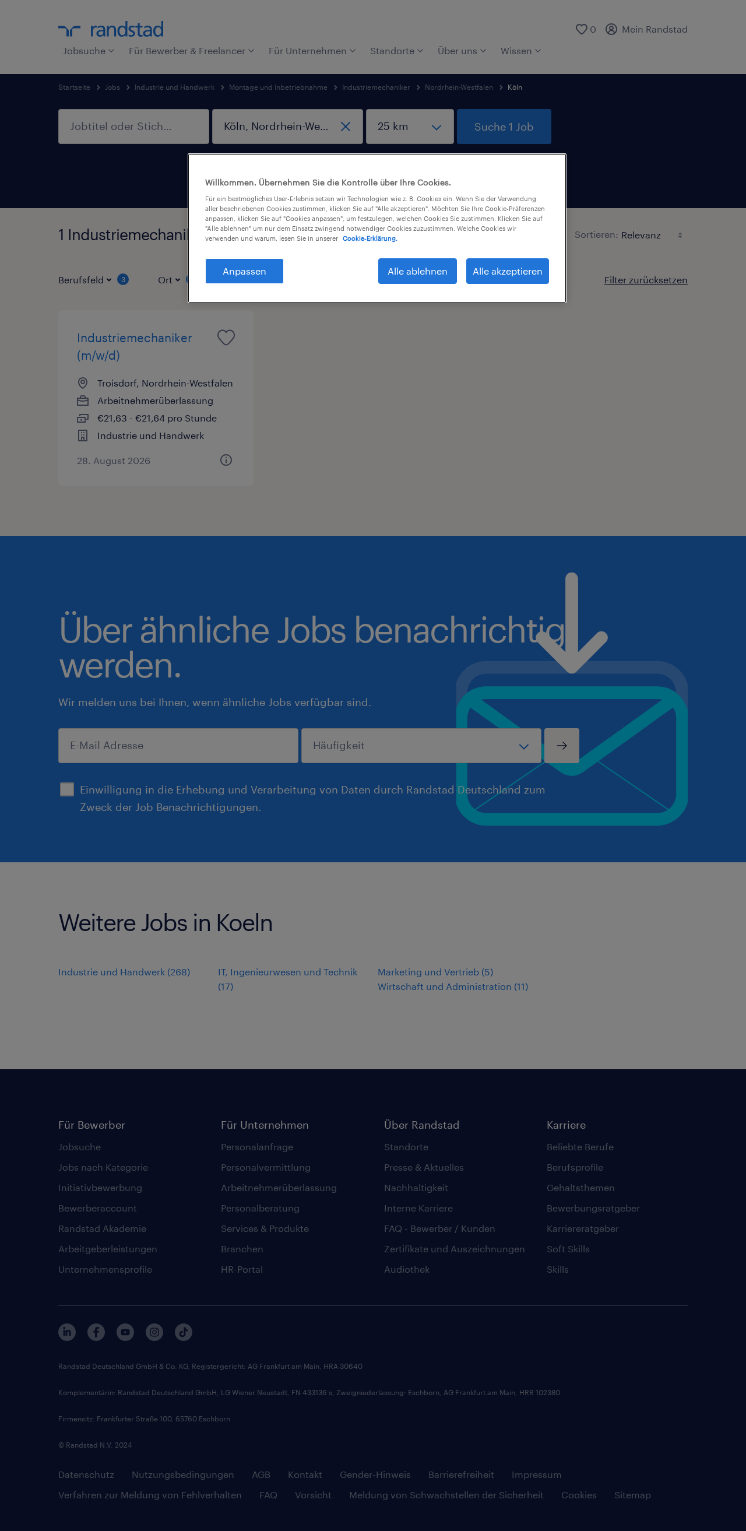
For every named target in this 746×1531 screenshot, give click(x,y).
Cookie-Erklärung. (370, 238)
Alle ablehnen (418, 270)
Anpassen (244, 270)
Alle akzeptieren (508, 270)
